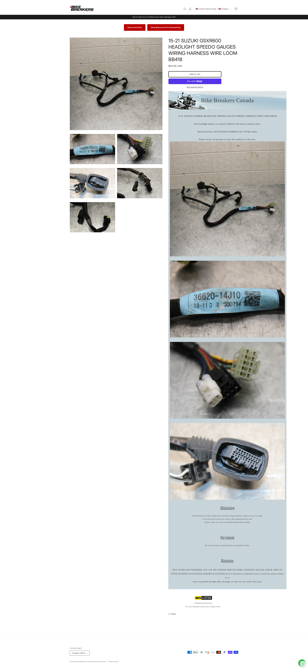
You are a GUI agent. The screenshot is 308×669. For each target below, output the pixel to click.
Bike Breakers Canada (83, 661)
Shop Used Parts (134, 27)
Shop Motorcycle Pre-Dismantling (166, 27)
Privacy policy (114, 661)
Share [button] (173, 614)
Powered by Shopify (99, 661)
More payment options (195, 87)
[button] (184, 9)
